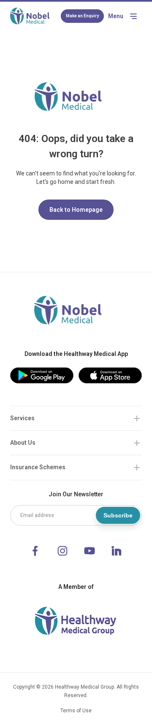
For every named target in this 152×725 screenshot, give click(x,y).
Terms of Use (76, 711)
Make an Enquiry (82, 16)
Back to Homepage (76, 209)
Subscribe (118, 515)
